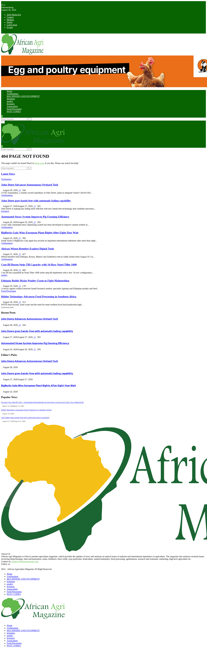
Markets (10, 20)
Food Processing (14, 109)
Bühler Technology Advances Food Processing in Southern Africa (38, 296)
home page (39, 163)
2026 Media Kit (14, 15)
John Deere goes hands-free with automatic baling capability (36, 200)
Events (10, 27)
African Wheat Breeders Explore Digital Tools (27, 248)
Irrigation (11, 99)
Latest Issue (12, 25)
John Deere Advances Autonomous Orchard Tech (29, 184)
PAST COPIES (14, 111)
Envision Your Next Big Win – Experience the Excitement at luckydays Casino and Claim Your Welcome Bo (42, 402)
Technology (6, 179)
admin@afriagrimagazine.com (25, 561)
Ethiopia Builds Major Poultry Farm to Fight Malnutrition (35, 280)
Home (9, 91)
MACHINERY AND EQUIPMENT (23, 96)
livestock (11, 104)
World (9, 22)
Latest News (8, 173)
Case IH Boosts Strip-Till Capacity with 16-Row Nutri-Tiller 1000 (39, 264)
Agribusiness (12, 94)
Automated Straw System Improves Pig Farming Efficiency (35, 216)
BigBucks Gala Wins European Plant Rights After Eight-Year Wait (39, 232)
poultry (10, 101)
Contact (10, 17)
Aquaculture (12, 106)
